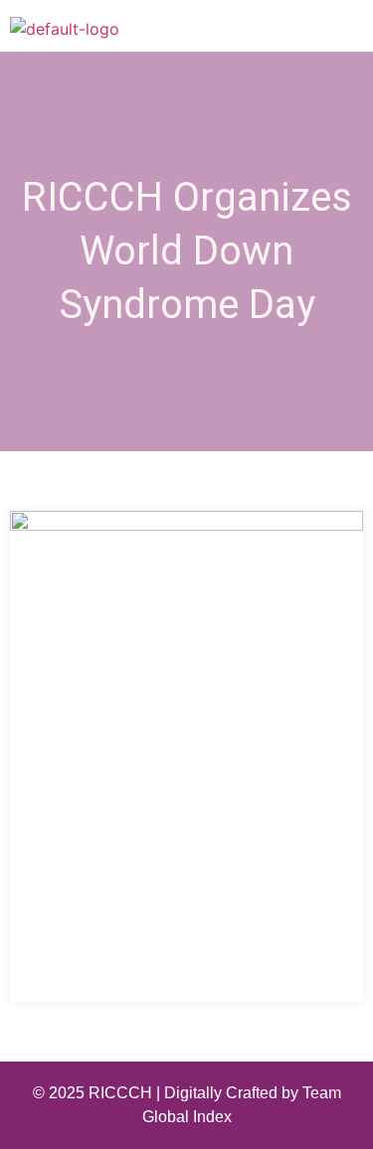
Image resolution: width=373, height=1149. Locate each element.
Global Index (187, 1116)
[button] (352, 29)
